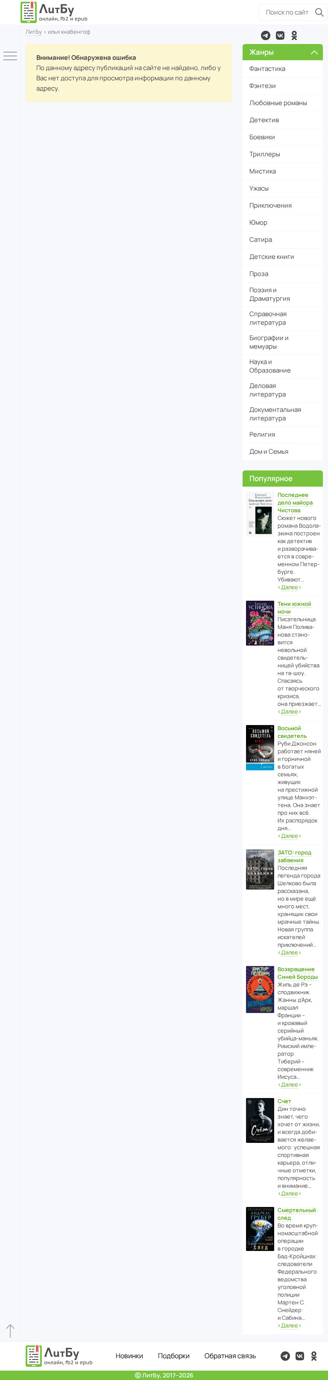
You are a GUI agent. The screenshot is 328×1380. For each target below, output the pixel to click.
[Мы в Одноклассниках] (294, 35)
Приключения (270, 205)
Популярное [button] (271, 478)
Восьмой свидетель (292, 732)
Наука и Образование (270, 366)
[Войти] (10, 35)
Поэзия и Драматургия (269, 294)
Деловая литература (267, 390)
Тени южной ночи (294, 607)
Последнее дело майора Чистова (295, 502)
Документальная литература (275, 414)
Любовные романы (278, 102)
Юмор (258, 222)
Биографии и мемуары (269, 342)
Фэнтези (262, 85)
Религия (262, 434)
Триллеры (264, 154)
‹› (290, 587)
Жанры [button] (261, 52)
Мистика (262, 171)
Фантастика (267, 68)
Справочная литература (268, 318)
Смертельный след (297, 1213)
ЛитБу (34, 31)
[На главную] (54, 12)
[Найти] (319, 12)
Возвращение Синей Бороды (298, 973)
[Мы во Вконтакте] (280, 35)
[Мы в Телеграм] (265, 35)
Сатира (260, 239)
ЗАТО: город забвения (294, 856)
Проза (258, 273)
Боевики (262, 136)
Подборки (174, 1355)
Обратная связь (230, 1355)
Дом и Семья (268, 451)
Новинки (129, 1355)
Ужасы (259, 188)
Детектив (264, 119)
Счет (284, 1101)
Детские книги (271, 256)
